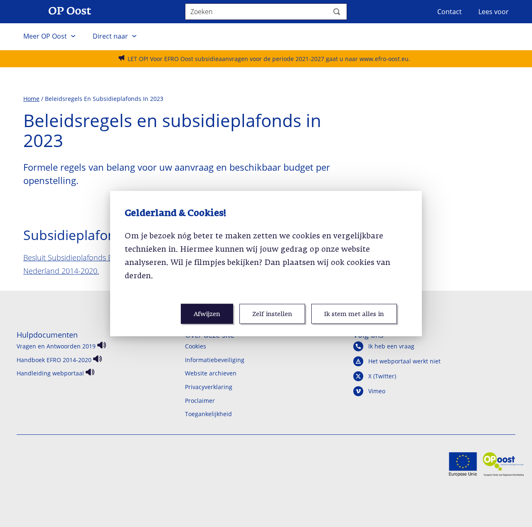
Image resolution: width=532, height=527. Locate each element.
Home (31, 99)
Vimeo (376, 391)
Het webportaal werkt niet (404, 361)
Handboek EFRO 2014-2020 (54, 360)
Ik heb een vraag (391, 346)
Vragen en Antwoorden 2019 (56, 346)
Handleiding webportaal (50, 373)
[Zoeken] (336, 11)
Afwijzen (207, 314)
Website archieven (210, 373)
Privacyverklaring (208, 387)
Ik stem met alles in (354, 314)
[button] (49, 36)
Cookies (195, 346)
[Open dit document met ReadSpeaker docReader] (101, 346)
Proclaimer (200, 400)
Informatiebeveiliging (214, 360)
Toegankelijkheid (208, 414)
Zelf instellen (272, 314)
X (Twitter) (382, 376)
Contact (449, 11)
